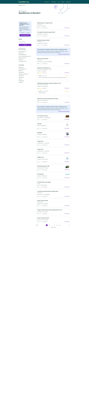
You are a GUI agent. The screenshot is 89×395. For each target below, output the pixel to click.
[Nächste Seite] (69, 225)
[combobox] (25, 42)
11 (54, 225)
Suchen (25, 44)
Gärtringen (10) (21, 77)
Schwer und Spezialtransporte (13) (25, 56)
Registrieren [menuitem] (68, 1)
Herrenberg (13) (21, 72)
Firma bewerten (66, 27)
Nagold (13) (21, 70)
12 (57, 225)
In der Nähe (21, 65)
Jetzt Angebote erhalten (25, 35)
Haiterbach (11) (21, 75)
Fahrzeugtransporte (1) (23, 61)
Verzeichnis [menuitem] (46, 1)
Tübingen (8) (21, 82)
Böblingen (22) (21, 67)
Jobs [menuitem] (59, 1)
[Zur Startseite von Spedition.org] (24, 2)
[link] (53, 25)
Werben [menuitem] (63, 1)
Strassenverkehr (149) (22, 51)
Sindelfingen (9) (21, 80)
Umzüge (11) (21, 59)
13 (59, 225)
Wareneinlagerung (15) (22, 54)
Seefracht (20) (21, 52)
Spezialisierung (22, 49)
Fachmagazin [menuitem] (54, 1)
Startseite (20, 5)
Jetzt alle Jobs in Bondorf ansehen (63, 54)
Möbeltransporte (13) (22, 57)
